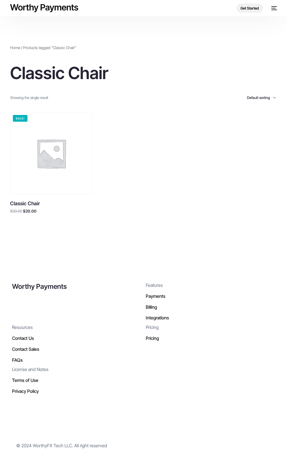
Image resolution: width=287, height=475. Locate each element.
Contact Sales (25, 349)
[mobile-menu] (273, 8)
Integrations (157, 317)
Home (15, 47)
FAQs (17, 360)
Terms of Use (25, 380)
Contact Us (23, 338)
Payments (155, 296)
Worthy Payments (39, 286)
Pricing (152, 338)
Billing (151, 307)
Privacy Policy (25, 391)
